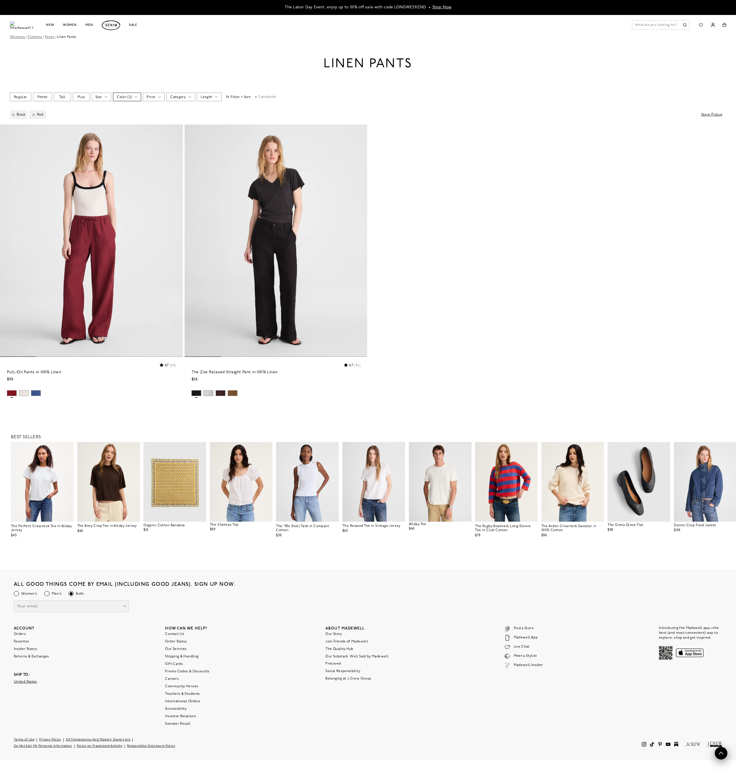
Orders (20, 634)
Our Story (333, 634)
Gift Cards (174, 664)
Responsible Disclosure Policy (151, 746)
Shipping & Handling (181, 656)
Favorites (21, 641)
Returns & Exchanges (31, 656)
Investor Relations (180, 716)
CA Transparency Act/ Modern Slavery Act (98, 739)
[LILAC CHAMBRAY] (208, 393)
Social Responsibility (342, 671)
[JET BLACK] (196, 393)
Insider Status (25, 649)
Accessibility (176, 709)
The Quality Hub (339, 649)
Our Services (176, 649)
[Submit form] (124, 607)
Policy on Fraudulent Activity (100, 746)
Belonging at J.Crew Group (348, 678)
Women (70, 25)
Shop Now (442, 7)
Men (89, 25)
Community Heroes (181, 686)
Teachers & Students (182, 694)
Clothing (35, 37)
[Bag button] (724, 25)
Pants (49, 37)
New (50, 25)
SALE (133, 25)
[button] (176, 131)
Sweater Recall (177, 724)
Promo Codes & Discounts (187, 671)
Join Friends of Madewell (346, 641)
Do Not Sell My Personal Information (43, 746)
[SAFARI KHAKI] (232, 393)
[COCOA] (220, 393)
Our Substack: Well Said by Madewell (356, 656)
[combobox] (20, 97)
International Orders (182, 701)
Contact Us (174, 634)
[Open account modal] (713, 25)
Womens (17, 37)
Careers (172, 679)
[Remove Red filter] (33, 114)
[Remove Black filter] (13, 114)
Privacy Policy (50, 739)
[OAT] (24, 393)
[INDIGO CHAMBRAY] (36, 393)
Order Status (176, 641)
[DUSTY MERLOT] (12, 393)
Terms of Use (24, 739)
